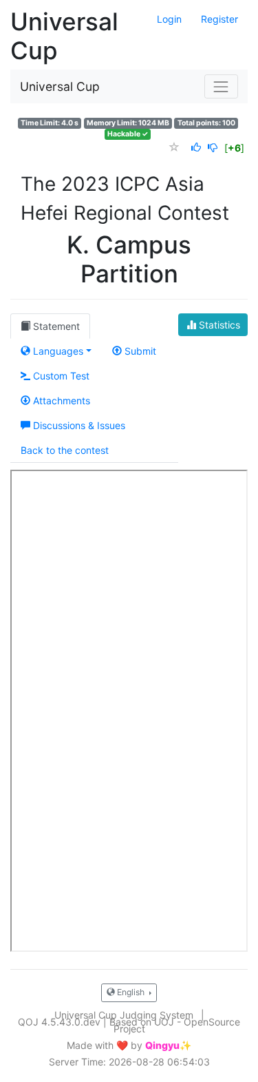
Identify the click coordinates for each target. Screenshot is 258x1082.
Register (219, 19)
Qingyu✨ (168, 1045)
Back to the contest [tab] (65, 450)
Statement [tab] (55, 326)
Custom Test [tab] (59, 376)
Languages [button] (56, 351)
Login (169, 19)
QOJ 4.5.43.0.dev (59, 1022)
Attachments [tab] (60, 400)
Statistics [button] (218, 325)
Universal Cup (60, 86)
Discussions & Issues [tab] (77, 425)
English (131, 992)
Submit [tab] (139, 351)
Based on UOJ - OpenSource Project (174, 1025)
